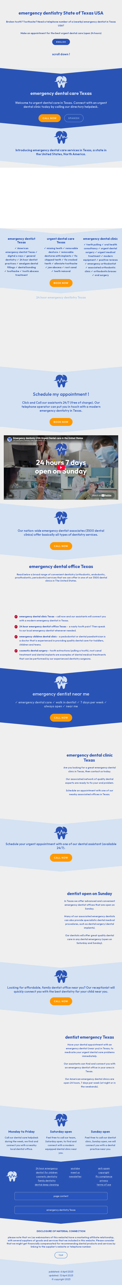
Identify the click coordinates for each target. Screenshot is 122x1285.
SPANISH (73, 118)
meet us (75, 1172)
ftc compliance (104, 1176)
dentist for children (47, 1172)
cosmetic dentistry (46, 1176)
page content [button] (61, 1196)
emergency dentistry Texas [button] (61, 1209)
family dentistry (47, 1180)
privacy (104, 1180)
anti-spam (104, 1168)
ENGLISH (61, 42)
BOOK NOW (61, 282)
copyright (103, 1172)
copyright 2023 (62, 1279)
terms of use (104, 1184)
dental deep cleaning (47, 1184)
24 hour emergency (47, 1168)
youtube (75, 1168)
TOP (61, 1255)
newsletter (75, 1176)
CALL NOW (50, 118)
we (29, 1237)
